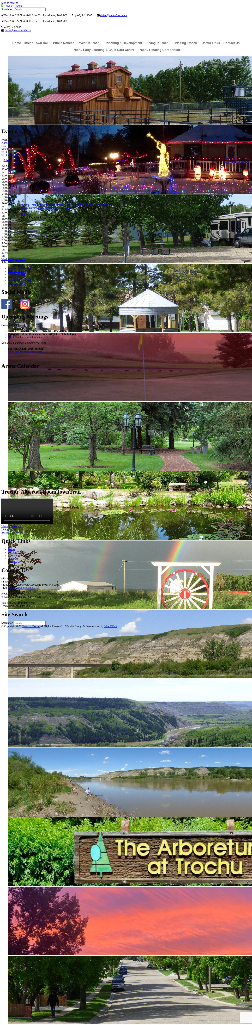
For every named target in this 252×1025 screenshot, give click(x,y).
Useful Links (211, 43)
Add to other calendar (20, 280)
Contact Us (231, 43)
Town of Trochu (31, 626)
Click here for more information (25, 337)
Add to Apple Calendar (20, 277)
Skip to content (9, 2)
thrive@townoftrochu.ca (113, 15)
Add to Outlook (16, 274)
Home (16, 43)
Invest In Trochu (89, 43)
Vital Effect (110, 626)
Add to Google (16, 271)
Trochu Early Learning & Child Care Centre (103, 50)
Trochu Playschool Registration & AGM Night (46, 207)
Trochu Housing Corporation (159, 50)
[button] (6, 262)
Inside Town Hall (36, 43)
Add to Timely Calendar (21, 268)
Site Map (13, 558)
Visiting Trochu (186, 43)
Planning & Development (124, 43)
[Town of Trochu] (11, 5)
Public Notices (63, 43)
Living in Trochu (158, 43)
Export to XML (16, 283)
